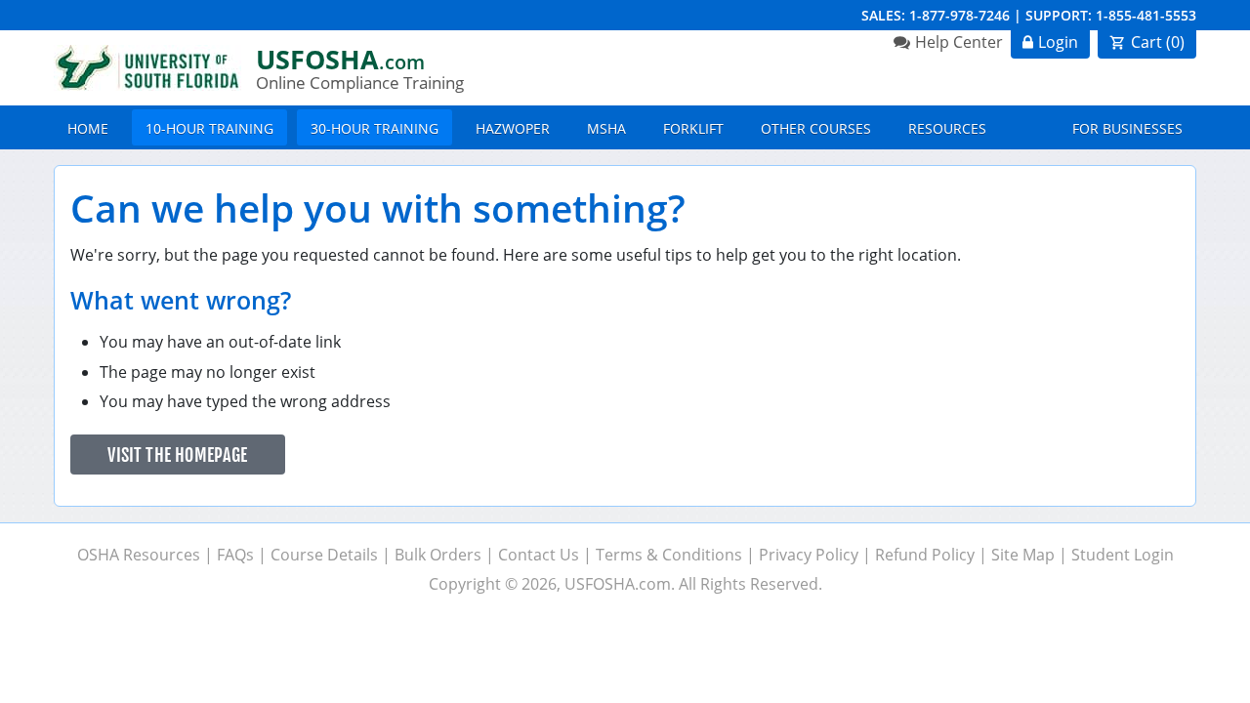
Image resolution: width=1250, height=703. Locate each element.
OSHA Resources (138, 554)
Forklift (693, 128)
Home (87, 128)
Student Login (1122, 554)
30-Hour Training (374, 128)
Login (1058, 42)
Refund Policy (925, 554)
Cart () (1158, 42)
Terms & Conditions (669, 554)
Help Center (959, 42)
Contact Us (538, 554)
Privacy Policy (808, 554)
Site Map (1023, 554)
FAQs (235, 554)
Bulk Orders (438, 554)
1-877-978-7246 (959, 15)
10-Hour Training (209, 128)
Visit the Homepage (177, 455)
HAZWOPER (513, 128)
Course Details (324, 554)
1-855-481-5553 (1146, 15)
